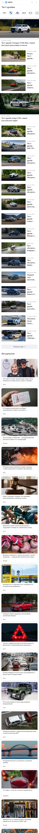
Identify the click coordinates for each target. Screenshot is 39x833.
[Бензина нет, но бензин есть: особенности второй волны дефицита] (19, 578)
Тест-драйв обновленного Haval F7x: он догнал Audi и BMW (31, 175)
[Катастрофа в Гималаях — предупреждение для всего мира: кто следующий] (19, 431)
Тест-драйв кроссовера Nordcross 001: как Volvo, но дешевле (31, 204)
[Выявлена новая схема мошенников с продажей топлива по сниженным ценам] (19, 519)
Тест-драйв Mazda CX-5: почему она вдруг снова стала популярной (31, 233)
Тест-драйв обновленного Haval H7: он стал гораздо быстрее (31, 189)
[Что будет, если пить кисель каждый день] (19, 784)
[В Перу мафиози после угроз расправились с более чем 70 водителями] (19, 666)
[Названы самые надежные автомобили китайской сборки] (19, 607)
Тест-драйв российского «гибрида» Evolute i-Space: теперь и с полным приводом (31, 306)
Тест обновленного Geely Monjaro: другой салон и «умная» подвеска (31, 262)
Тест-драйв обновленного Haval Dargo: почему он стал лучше (31, 131)
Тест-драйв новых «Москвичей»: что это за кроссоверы (31, 219)
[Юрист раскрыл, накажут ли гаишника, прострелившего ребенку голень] (19, 490)
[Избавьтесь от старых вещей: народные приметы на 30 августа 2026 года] (19, 813)
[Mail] (6, 2)
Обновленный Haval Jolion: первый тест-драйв (31, 321)
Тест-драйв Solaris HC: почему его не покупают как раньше (31, 292)
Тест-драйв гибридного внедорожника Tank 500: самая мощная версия (31, 335)
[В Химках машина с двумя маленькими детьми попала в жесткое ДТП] (19, 725)
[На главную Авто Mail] (10, 2)
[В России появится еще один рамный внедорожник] (19, 696)
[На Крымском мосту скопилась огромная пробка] (19, 754)
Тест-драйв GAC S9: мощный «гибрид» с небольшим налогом (31, 146)
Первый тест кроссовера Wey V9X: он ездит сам (31, 277)
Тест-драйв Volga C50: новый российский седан (14, 119)
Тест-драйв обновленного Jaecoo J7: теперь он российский (31, 160)
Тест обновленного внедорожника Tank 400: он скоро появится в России (31, 248)
